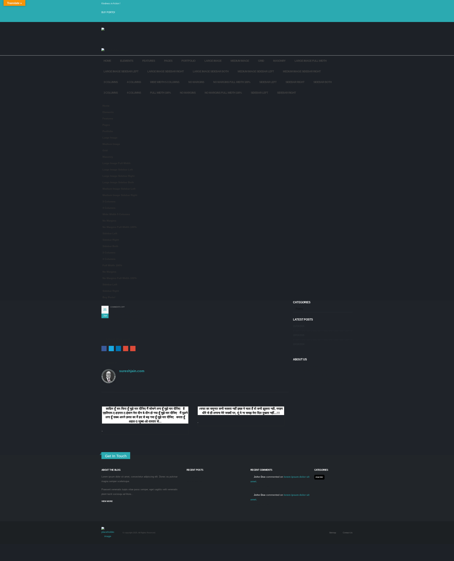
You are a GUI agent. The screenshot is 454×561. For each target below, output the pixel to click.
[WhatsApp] (123, 18)
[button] (106, 100)
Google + (125, 348)
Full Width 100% (160, 92)
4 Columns (134, 82)
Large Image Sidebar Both (211, 71)
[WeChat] (129, 18)
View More (107, 501)
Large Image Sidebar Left (121, 71)
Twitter (111, 348)
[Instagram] (118, 18)
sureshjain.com (131, 371)
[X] (106, 18)
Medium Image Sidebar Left (256, 71)
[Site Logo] (110, 36)
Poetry (299, 308)
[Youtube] (112, 18)
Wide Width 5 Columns (164, 82)
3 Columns (111, 82)
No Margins (196, 82)
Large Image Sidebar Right (165, 71)
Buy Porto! (108, 12)
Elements (126, 60)
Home (107, 60)
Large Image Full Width (310, 60)
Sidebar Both (322, 82)
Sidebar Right (295, 82)
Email (132, 348)
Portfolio (188, 60)
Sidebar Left (267, 82)
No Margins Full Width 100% (231, 82)
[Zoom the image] (107, 529)
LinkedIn (118, 348)
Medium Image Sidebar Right (302, 71)
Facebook (104, 348)
